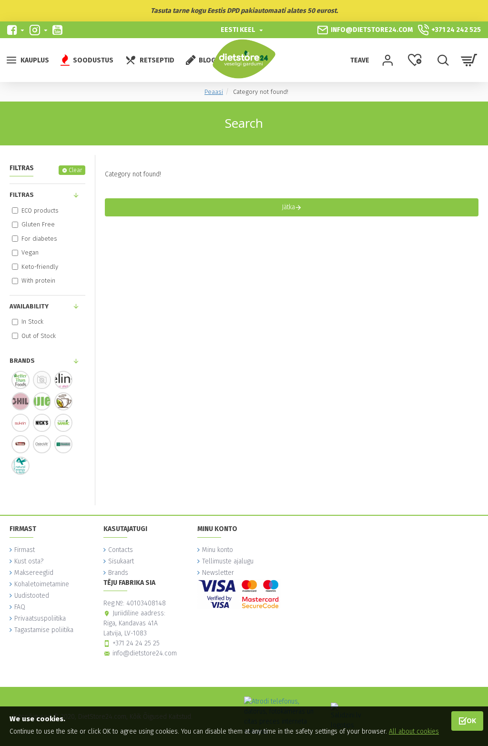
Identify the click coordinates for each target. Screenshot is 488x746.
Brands (22, 360)
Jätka (288, 207)
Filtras (22, 194)
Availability (29, 306)
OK (471, 720)
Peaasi (213, 91)
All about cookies (414, 731)
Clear (75, 170)
